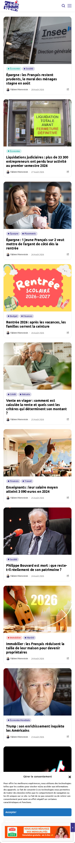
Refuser (10, 821)
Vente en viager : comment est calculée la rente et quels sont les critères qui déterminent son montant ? (36, 406)
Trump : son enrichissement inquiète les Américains (35, 728)
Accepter (10, 812)
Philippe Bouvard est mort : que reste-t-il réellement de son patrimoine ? (36, 567)
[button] (70, 776)
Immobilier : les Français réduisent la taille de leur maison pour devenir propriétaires (35, 647)
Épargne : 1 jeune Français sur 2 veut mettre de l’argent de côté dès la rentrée (35, 243)
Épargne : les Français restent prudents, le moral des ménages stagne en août (31, 78)
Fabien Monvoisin (19, 89)
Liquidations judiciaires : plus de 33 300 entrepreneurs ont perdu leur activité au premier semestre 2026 (37, 161)
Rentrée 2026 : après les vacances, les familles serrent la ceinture (36, 324)
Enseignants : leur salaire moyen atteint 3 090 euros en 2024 (32, 489)
